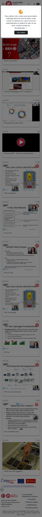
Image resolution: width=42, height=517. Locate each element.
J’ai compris (21, 32)
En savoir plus (20, 28)
